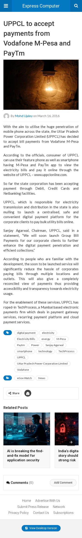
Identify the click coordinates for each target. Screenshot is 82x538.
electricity (48, 332)
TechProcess (66, 351)
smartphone (24, 351)
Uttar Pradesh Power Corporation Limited (42, 363)
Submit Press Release (33, 507)
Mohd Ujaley (24, 115)
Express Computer (41, 6)
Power (35, 345)
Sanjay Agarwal (55, 345)
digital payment (26, 332)
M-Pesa (61, 339)
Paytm (21, 345)
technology (45, 351)
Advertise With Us (47, 500)
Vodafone (23, 369)
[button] (6, 6)
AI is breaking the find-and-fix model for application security (25, 455)
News (41, 378)
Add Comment (63, 482)
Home (26, 500)
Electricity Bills (26, 339)
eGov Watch (24, 378)
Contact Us (41, 513)
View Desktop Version (43, 528)
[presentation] (71, 442)
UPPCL (21, 357)
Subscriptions (63, 513)
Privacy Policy (18, 513)
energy (45, 339)
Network (59, 507)
